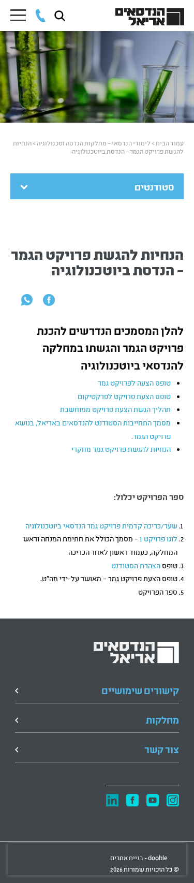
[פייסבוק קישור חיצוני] (132, 800)
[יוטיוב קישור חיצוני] (152, 800)
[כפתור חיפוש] (60, 16)
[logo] (136, 653)
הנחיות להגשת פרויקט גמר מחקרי (121, 448)
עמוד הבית (170, 142)
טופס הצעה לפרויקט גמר (134, 382)
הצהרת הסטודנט (135, 565)
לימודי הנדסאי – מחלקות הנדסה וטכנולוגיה (94, 142)
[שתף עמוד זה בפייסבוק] (49, 299)
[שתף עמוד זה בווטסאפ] (27, 299)
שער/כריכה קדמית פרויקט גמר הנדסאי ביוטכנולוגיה (100, 525)
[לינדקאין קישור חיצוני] (112, 800)
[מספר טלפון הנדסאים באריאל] (41, 15)
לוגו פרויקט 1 (157, 538)
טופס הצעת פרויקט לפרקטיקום (124, 396)
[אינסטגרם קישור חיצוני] (173, 800)
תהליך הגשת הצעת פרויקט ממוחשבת (115, 409)
